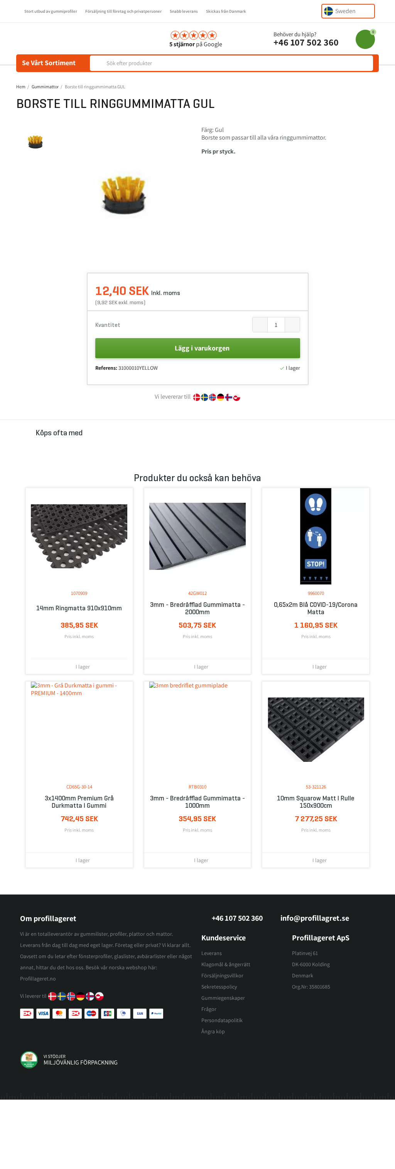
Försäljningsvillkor (222, 975)
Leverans (211, 953)
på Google (195, 44)
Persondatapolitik (222, 1020)
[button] (62, 195)
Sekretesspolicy (219, 986)
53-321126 (316, 786)
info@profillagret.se (314, 918)
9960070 (316, 593)
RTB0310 (197, 786)
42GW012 (197, 593)
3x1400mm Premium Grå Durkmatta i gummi (79, 802)
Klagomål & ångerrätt (225, 964)
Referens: (106, 367)
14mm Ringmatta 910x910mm (79, 608)
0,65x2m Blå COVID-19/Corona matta (316, 608)
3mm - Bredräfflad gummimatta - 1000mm (197, 802)
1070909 (79, 593)
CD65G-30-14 (79, 786)
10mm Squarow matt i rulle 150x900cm (315, 802)
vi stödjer (55, 1056)
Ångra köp (213, 1031)
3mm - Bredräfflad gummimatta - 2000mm (197, 608)
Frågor (208, 1009)
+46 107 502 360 (306, 42)
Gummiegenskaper (223, 997)
